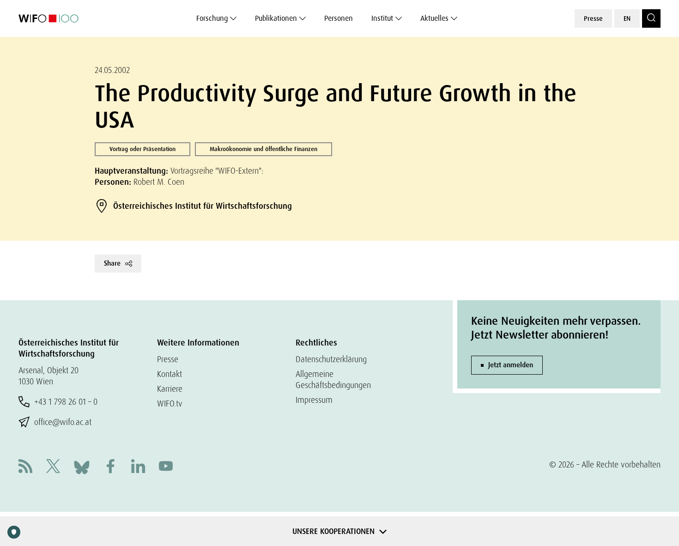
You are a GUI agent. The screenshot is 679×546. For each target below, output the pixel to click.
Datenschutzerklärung (331, 359)
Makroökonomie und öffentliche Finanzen (263, 149)
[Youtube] (166, 467)
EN (627, 18)
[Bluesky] (82, 466)
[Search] (651, 18)
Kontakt (169, 374)
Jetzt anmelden (510, 365)
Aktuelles (434, 18)
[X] (53, 467)
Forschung (212, 18)
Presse (593, 18)
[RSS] (25, 467)
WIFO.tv (169, 403)
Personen (338, 18)
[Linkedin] (138, 467)
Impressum (314, 399)
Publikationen (276, 18)
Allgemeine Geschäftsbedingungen (333, 379)
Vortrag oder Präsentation (142, 149)
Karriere (169, 388)
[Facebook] (110, 467)
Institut (382, 18)
